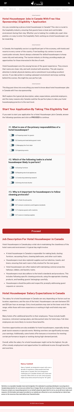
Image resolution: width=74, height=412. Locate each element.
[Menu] (5, 3)
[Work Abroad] (37, 3)
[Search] (69, 3)
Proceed (36, 231)
